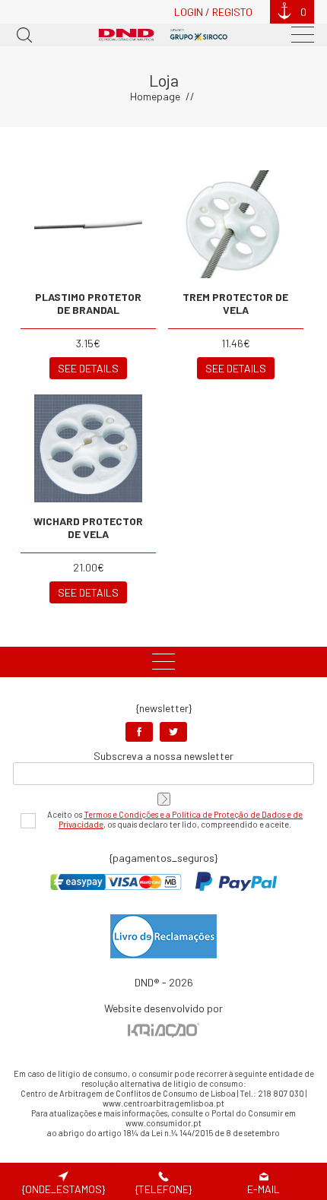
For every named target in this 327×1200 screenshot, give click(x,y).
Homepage (155, 96)
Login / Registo (213, 11)
